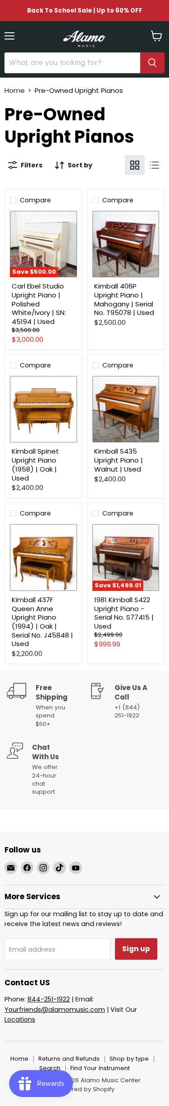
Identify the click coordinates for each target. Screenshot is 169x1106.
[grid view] (135, 165)
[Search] (152, 62)
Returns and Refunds (69, 1058)
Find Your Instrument (100, 1068)
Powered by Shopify (84, 1089)
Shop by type (129, 1058)
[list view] (154, 165)
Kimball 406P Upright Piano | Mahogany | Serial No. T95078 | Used (124, 299)
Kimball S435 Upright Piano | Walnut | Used (118, 459)
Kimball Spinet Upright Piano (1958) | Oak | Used (35, 464)
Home (15, 90)
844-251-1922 (48, 999)
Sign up (136, 949)
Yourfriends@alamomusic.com (55, 1009)
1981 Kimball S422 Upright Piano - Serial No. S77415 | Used (124, 613)
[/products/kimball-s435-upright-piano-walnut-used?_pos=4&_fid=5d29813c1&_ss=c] (126, 409)
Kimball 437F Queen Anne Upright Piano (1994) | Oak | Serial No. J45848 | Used (42, 621)
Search (49, 1068)
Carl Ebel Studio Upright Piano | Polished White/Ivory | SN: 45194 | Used (39, 303)
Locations (20, 1019)
